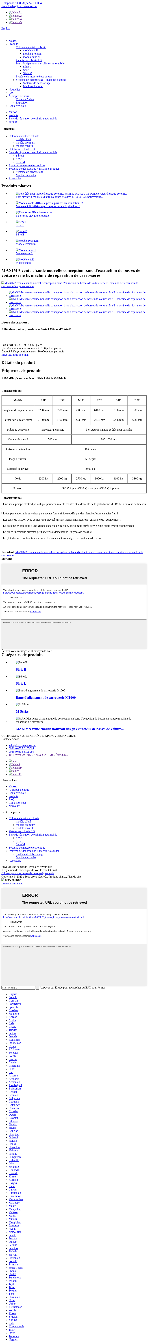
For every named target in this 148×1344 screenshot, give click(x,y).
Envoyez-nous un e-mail (15, 354)
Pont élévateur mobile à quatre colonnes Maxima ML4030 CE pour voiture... (59, 196)
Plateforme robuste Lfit (29, 60)
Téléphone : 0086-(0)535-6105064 (22, 3)
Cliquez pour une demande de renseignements (27, 873)
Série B (27, 66)
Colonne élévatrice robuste (31, 47)
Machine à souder (33, 86)
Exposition (22, 102)
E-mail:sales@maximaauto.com (19, 6)
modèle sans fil (31, 56)
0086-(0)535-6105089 (21, 751)
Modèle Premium (26, 243)
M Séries (22, 711)
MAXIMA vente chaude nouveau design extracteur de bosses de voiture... (70, 729)
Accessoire (15, 178)
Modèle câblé (23, 262)
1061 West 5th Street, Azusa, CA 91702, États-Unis (38, 754)
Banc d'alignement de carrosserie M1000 (46, 697)
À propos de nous (19, 96)
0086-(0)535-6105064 (21, 748)
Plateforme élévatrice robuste (32, 215)
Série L (27, 69)
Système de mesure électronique (34, 76)
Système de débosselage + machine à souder (41, 79)
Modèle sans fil (24, 253)
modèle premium (32, 53)
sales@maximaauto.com (22, 745)
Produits (13, 43)
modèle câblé (30, 50)
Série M (27, 73)
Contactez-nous (17, 105)
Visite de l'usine (25, 99)
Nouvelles (14, 89)
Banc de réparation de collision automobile (40, 63)
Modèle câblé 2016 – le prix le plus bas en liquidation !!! (48, 206)
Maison (13, 40)
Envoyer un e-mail (12, 883)
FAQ (11, 92)
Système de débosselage (37, 83)
